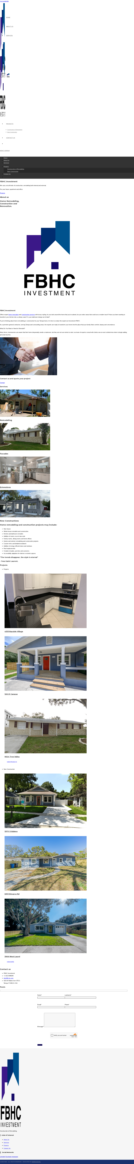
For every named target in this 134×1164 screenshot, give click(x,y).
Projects (6, 166)
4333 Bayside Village (14, 632)
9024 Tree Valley (12, 757)
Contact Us (7, 174)
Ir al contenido (4, 1)
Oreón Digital (36, 1161)
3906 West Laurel (12, 957)
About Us (6, 160)
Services (6, 163)
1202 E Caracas (11, 694)
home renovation (13, 314)
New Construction (12, 171)
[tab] (66, 569)
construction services (28, 314)
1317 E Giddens (11, 831)
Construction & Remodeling (15, 169)
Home (5, 158)
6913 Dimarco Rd (12, 894)
